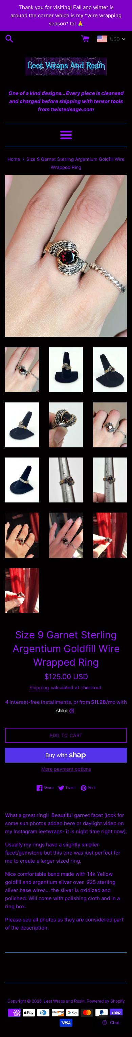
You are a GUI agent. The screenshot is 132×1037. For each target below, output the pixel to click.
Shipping (39, 687)
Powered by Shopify (106, 1001)
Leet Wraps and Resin (64, 1001)
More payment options (66, 769)
